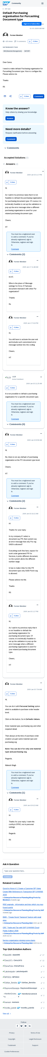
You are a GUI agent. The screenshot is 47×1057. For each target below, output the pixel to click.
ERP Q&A (7, 9)
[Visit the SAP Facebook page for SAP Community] (17, 1026)
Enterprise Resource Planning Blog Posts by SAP (24, 910)
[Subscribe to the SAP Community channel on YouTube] (25, 1026)
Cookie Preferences (11, 1051)
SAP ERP (27, 51)
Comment (38, 96)
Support (35, 1045)
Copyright (11, 1039)
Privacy (11, 1033)
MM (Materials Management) (13, 51)
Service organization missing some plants (19, 940)
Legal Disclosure (35, 1039)
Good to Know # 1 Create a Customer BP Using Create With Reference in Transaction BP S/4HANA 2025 (23, 892)
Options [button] (43, 24)
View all (6, 1014)
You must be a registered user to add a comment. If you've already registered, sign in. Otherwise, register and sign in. (23, 239)
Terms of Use (35, 1033)
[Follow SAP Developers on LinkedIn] (30, 1026)
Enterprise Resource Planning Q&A (18, 923)
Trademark (12, 1045)
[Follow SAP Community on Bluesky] (21, 1026)
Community (16, 3)
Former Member (16, 35)
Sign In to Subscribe (32, 24)
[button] (29, 41)
